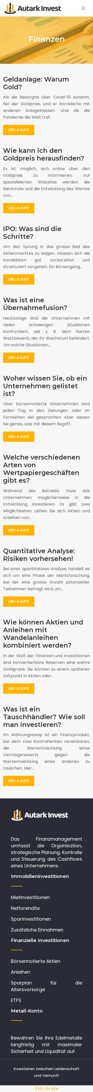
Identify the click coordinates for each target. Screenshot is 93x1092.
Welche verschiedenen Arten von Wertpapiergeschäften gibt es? (41, 468)
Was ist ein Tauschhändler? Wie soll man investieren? (44, 716)
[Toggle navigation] (83, 8)
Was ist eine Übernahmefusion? (35, 304)
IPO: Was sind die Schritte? (32, 232)
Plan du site (46, 1088)
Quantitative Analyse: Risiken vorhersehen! (39, 554)
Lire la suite (18, 129)
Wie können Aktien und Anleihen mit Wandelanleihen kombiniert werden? (43, 633)
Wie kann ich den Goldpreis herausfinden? (43, 154)
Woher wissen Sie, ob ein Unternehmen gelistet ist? (45, 386)
